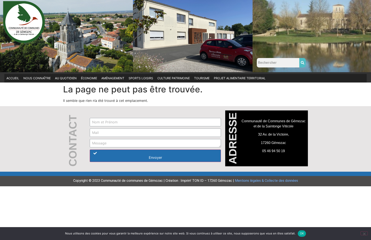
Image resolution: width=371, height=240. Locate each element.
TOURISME (202, 78)
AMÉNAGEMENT (112, 78)
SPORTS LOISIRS (141, 78)
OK (302, 233)
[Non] (364, 233)
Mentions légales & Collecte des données (266, 181)
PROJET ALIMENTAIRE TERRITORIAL (240, 78)
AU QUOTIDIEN (66, 78)
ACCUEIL (12, 78)
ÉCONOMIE (89, 78)
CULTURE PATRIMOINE (173, 78)
